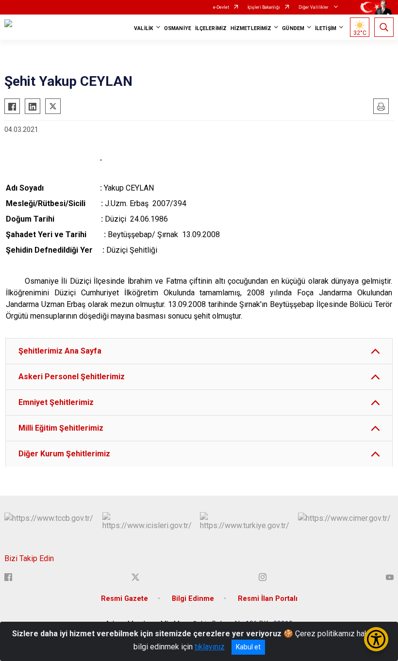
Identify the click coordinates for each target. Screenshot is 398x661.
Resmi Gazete (124, 599)
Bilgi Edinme (193, 599)
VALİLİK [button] (143, 28)
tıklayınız (210, 646)
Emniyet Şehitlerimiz (56, 402)
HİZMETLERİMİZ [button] (251, 28)
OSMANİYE (177, 28)
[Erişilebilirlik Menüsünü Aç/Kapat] (376, 639)
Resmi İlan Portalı (268, 599)
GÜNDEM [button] (293, 28)
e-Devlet (221, 7)
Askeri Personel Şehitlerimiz (71, 376)
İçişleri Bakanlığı (264, 7)
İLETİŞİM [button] (325, 28)
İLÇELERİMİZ (211, 28)
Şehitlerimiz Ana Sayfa (59, 350)
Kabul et (248, 647)
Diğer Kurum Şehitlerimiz (64, 453)
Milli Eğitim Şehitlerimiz (60, 428)
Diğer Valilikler (314, 7)
